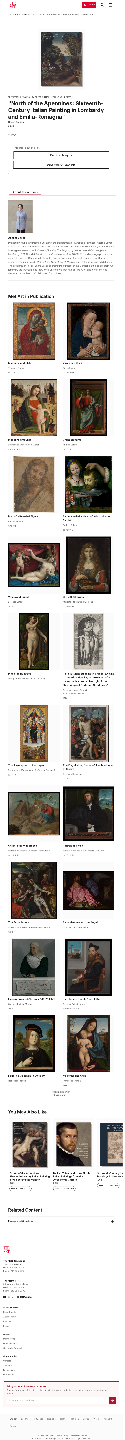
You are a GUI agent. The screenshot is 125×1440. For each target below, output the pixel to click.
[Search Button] (102, 5)
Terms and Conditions (44, 1436)
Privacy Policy (62, 1436)
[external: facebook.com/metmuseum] (4, 1297)
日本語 (86, 1419)
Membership (9, 1339)
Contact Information (78, 1436)
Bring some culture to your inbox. (27, 1386)
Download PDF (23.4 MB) (61, 164)
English (13, 1419)
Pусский (13, 1426)
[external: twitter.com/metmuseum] (8, 1297)
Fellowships (9, 1370)
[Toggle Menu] (110, 5)
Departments (9, 1312)
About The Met (10, 1307)
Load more (59, 1095)
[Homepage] (12, 5)
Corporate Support (12, 1348)
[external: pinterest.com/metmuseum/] (13, 1297)
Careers (7, 1361)
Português (38, 1419)
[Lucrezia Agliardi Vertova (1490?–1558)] (34, 967)
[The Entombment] (34, 890)
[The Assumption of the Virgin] (34, 733)
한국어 (96, 1419)
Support (7, 1334)
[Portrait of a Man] (88, 813)
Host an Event (10, 1343)
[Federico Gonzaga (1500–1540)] (34, 1043)
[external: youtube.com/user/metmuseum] (26, 1297)
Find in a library (59, 155)
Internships (8, 1374)
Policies (7, 1321)
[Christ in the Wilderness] (34, 813)
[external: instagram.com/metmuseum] (17, 1297)
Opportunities (10, 1356)
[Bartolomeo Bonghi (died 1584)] (88, 967)
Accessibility (9, 1316)
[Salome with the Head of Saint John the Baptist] (88, 484)
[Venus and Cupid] (34, 565)
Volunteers (8, 1365)
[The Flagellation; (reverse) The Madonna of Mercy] (88, 733)
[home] (10, 14)
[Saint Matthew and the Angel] (88, 890)
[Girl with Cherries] (88, 565)
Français (51, 1419)
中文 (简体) (108, 1419)
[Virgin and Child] (88, 331)
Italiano (63, 1419)
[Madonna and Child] (34, 331)
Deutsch (74, 1419)
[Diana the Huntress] (34, 641)
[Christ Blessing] (88, 407)
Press (6, 1326)
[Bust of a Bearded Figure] (34, 484)
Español (25, 1419)
